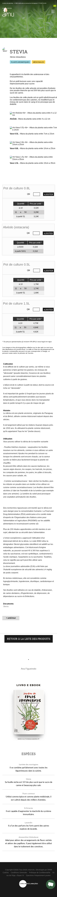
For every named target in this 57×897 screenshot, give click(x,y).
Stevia (28, 779)
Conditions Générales (19, 872)
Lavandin (28, 823)
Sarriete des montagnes (28, 764)
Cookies (6, 872)
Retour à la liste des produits (28, 638)
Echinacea (28, 808)
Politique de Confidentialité (39, 872)
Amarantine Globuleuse (28, 837)
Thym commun (28, 794)
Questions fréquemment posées (38, 875)
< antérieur (11, 618)
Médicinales (38, 62)
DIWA (49, 870)
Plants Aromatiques (20, 62)
